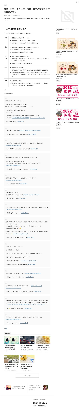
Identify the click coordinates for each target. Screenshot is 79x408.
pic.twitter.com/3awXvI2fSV (14, 209)
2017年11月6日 (24, 323)
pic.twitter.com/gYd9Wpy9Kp (13, 180)
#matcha (16, 304)
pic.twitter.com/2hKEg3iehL (13, 145)
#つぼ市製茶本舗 (16, 118)
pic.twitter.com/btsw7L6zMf (33, 273)
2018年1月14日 (22, 198)
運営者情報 (35, 399)
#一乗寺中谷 (26, 304)
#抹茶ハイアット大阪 (36, 286)
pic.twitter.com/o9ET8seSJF (13, 288)
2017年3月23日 (32, 134)
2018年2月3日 (28, 308)
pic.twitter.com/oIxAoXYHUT (28, 261)
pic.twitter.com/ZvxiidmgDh (20, 234)
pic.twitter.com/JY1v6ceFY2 (37, 118)
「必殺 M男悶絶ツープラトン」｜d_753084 (66, 29)
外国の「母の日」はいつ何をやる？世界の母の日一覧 (42, 346)
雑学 (6, 329)
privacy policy (43, 399)
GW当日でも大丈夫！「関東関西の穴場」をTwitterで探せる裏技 (10, 347)
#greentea (11, 304)
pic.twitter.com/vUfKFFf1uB (30, 194)
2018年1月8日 (30, 237)
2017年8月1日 (33, 169)
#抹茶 (20, 304)
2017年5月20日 (30, 277)
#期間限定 (26, 118)
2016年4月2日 (34, 148)
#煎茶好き (21, 130)
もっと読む (28, 375)
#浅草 (22, 118)
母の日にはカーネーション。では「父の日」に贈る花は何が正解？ (27, 366)
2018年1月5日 (20, 121)
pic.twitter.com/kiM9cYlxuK (13, 165)
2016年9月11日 (37, 291)
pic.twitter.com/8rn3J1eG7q (13, 319)
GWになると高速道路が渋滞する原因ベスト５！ (27, 346)
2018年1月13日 (25, 213)
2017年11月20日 (32, 264)
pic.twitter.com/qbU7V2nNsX (37, 304)
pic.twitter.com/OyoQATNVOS (33, 130)
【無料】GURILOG (39, 403)
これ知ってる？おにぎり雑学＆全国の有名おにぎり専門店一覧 (11, 366)
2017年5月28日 (23, 183)
